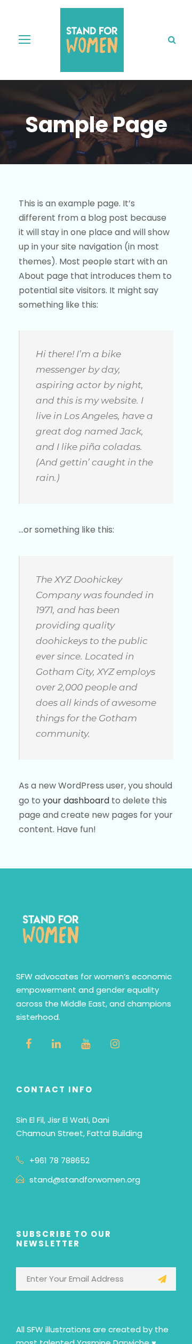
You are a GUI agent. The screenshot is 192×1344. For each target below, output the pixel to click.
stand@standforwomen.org (84, 1179)
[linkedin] (56, 1044)
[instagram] (114, 1044)
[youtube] (85, 1044)
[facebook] (28, 1044)
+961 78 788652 (59, 1160)
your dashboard (76, 800)
